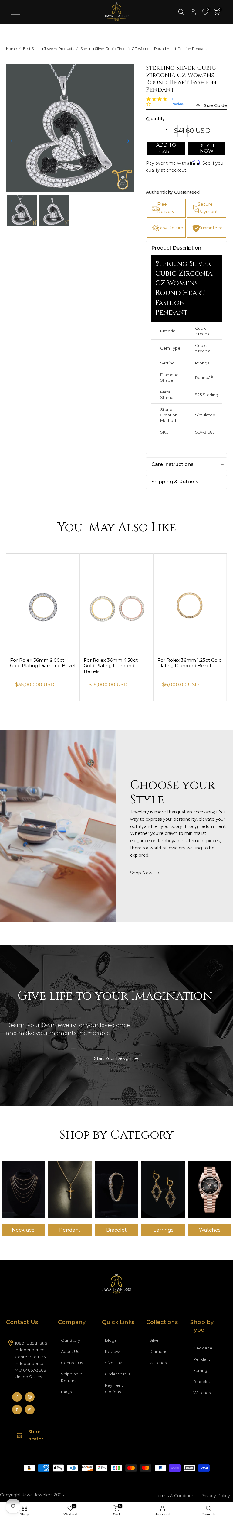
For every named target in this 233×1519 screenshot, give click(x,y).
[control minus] (151, 131)
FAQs (66, 1391)
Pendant (201, 1359)
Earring (200, 1370)
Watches (158, 1362)
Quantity (155, 118)
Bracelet (201, 1381)
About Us (70, 1351)
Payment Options (114, 1388)
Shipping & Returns (71, 1377)
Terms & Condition (175, 1495)
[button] (128, 141)
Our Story (70, 1340)
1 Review (177, 101)
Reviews (113, 1351)
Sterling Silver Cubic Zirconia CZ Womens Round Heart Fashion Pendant (143, 48)
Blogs (110, 1340)
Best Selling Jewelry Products (48, 48)
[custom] (17, 1397)
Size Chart (115, 1362)
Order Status (117, 1374)
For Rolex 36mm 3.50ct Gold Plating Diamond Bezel (42, 663)
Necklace (202, 1348)
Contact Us (72, 1362)
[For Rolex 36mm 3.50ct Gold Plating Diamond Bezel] (42, 603)
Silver (154, 1340)
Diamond (158, 1351)
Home (11, 48)
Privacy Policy (215, 1495)
